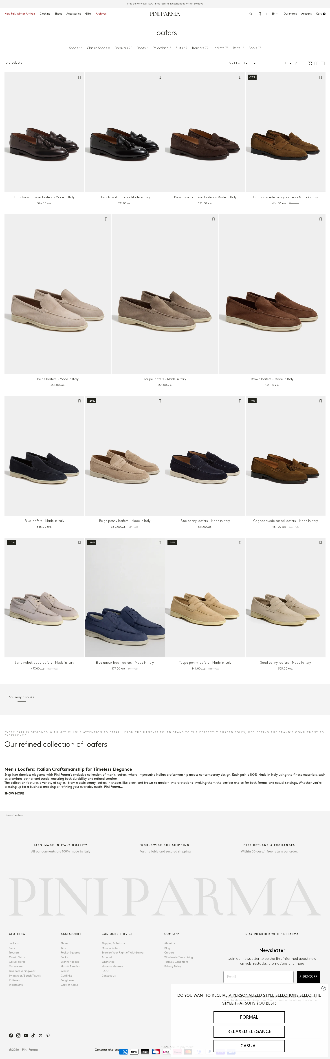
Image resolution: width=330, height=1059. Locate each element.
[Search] (251, 14)
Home (8, 815)
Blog (167, 948)
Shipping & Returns (113, 943)
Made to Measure (112, 966)
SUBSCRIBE (308, 977)
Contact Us (109, 976)
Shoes (58, 14)
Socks (64, 957)
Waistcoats (16, 985)
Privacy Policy (172, 966)
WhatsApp (108, 962)
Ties (63, 948)
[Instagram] (18, 1035)
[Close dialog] (323, 988)
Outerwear (16, 966)
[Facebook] (11, 1035)
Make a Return (111, 948)
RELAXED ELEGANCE (249, 1032)
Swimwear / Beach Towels (25, 976)
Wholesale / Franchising (178, 957)
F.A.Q (105, 971)
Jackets (14, 943)
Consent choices (107, 1049)
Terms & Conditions (176, 962)
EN (273, 14)
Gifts (88, 14)
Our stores (290, 14)
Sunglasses (67, 980)
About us (169, 943)
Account (107, 957)
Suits (12, 948)
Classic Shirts (17, 957)
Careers (169, 952)
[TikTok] (33, 1035)
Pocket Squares (70, 952)
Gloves (65, 971)
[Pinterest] (48, 1035)
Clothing (45, 14)
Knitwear (15, 980)
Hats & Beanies (70, 966)
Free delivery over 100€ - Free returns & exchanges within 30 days (165, 4)
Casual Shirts (17, 962)
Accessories (73, 14)
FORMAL (249, 1017)
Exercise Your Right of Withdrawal (123, 952)
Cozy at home (69, 985)
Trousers (14, 952)
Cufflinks (66, 976)
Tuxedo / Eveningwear (22, 971)
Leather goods (70, 962)
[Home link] (165, 13)
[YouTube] (26, 1035)
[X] (41, 1035)
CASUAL (249, 1046)
